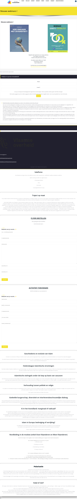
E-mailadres (5, 238)
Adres (4, 244)
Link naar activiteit (5, 317)
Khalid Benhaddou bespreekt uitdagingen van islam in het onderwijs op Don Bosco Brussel (20, 103)
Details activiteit (6, 323)
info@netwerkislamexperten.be (6, 158)
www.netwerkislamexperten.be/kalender (38, 66)
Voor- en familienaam (7, 232)
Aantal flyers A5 (4, 271)
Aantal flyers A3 (4, 265)
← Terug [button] (3, 227)
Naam (38, 81)
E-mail (38, 87)
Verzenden (5, 279)
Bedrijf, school (6, 305)
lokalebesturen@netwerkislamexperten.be (8, 161)
